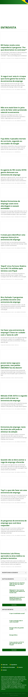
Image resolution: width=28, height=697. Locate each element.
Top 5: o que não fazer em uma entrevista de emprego (14, 491)
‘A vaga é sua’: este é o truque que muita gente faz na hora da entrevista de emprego (13, 78)
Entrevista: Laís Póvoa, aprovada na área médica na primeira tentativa (13, 555)
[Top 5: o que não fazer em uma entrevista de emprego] (14, 481)
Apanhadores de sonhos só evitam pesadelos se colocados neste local (17, 598)
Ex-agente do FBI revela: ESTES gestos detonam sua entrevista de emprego (13, 172)
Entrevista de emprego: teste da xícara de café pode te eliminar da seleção (13, 429)
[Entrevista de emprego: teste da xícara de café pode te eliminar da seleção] (14, 418)
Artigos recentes (7, 609)
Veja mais (14, 605)
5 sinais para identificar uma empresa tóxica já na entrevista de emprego (13, 237)
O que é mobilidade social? (17, 613)
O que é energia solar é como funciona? (16, 621)
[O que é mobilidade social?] (5, 615)
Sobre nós (5, 664)
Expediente (14, 664)
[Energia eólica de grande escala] (5, 629)
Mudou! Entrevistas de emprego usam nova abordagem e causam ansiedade (10, 204)
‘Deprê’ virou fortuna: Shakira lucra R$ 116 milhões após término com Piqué (13, 268)
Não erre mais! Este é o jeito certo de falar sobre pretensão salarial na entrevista (14, 109)
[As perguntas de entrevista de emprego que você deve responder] (14, 512)
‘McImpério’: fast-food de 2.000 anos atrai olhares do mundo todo (17, 591)
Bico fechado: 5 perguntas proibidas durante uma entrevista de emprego (12, 299)
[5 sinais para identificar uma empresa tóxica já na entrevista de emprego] (14, 226)
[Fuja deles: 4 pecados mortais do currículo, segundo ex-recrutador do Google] (14, 130)
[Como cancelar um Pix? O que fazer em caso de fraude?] (5, 644)
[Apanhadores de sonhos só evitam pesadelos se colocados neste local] (5, 599)
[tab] (14, 572)
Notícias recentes (8, 579)
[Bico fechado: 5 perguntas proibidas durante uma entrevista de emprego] (14, 288)
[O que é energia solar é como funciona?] (5, 622)
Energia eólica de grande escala (16, 628)
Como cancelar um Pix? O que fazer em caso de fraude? (16, 643)
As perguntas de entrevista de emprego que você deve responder (14, 523)
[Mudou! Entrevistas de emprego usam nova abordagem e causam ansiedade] (14, 192)
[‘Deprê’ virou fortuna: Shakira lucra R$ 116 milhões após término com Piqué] (14, 257)
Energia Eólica (13, 635)
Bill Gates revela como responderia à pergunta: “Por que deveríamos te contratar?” (14, 47)
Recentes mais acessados (10, 572)
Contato (4, 670)
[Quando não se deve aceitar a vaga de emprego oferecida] (14, 451)
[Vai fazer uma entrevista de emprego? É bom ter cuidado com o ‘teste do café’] (14, 321)
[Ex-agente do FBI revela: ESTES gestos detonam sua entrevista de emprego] (14, 161)
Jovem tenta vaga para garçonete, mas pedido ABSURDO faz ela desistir (11, 365)
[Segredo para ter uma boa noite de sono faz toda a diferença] (5, 584)
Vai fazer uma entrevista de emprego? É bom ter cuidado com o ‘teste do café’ (13, 332)
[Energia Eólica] (5, 636)
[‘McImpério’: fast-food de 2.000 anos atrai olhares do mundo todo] (5, 591)
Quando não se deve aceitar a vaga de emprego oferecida (13, 461)
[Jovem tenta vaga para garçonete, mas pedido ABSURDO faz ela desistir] (14, 354)
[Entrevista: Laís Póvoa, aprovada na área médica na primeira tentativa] (14, 545)
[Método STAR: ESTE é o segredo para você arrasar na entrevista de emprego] (14, 387)
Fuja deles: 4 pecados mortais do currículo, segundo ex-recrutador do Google (13, 141)
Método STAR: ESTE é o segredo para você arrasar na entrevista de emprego (14, 398)
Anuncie (20, 667)
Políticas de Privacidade (8, 667)
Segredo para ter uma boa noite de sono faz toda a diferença (17, 584)
